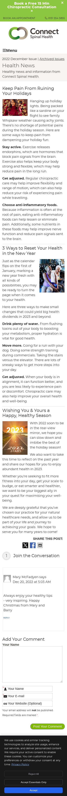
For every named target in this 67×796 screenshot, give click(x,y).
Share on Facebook (33, 545)
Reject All (33, 774)
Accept (33, 790)
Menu (11, 50)
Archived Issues (51, 59)
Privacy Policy (20, 764)
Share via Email (40, 545)
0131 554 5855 (56, 18)
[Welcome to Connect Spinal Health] (34, 38)
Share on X (26, 545)
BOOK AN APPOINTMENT (19, 18)
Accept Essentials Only (33, 782)
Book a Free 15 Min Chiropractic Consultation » (31, 7)
